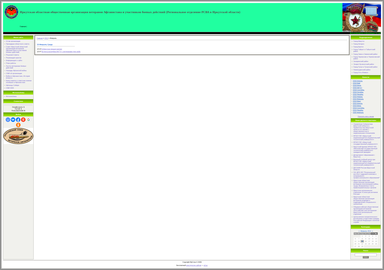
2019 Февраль (358, 99)
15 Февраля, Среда (44, 44)
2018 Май (356, 83)
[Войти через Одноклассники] (18, 125)
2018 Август (357, 88)
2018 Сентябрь (358, 90)
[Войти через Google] (28, 119)
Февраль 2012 (365, 231)
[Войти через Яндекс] (23, 119)
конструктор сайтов (193, 265)
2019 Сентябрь (358, 108)
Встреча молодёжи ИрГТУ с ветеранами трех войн (61, 51)
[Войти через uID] (8, 119)
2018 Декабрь (358, 94)
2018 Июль (357, 85)
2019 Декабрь (358, 110)
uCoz (206, 265)
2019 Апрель (358, 103)
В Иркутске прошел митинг (52, 49)
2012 (46, 38)
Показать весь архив (366, 116)
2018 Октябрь (358, 92)
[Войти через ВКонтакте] (13, 119)
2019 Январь (358, 97)
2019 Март (357, 101)
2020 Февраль (358, 112)
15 (362, 241)
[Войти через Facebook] (18, 119)
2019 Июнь (357, 106)
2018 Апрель (358, 81)
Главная (23, 26)
